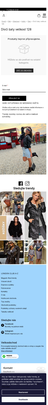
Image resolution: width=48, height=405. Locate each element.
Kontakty (4, 291)
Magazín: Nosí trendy (9, 278)
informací (6, 386)
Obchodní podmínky (8, 305)
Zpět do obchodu (24, 70)
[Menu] (44, 16)
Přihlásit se (14, 98)
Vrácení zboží (6, 281)
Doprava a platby (7, 285)
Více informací (6, 351)
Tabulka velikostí (7, 312)
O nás (3, 295)
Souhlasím (23, 399)
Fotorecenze (6, 288)
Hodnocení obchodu (8, 298)
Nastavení (23, 392)
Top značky (5, 302)
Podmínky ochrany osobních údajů (14, 308)
